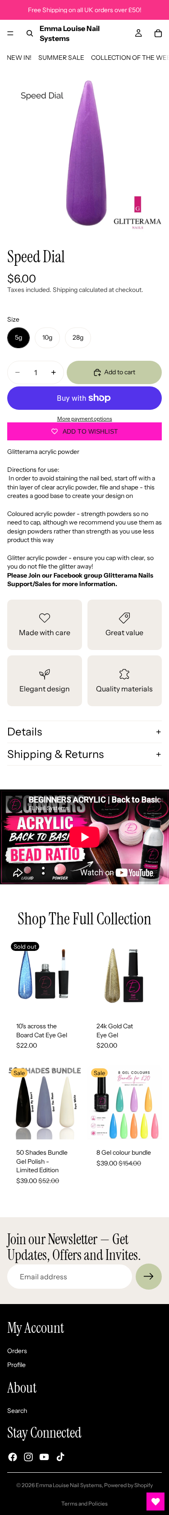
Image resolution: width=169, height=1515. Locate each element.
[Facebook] (12, 1457)
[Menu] (10, 33)
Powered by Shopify (128, 1485)
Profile (16, 1365)
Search (17, 1411)
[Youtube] (44, 1457)
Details (24, 731)
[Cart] (158, 33)
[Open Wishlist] (155, 1502)
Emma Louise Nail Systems (69, 1485)
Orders (17, 1351)
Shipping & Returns (55, 754)
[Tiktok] (60, 1457)
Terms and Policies (84, 1503)
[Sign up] (149, 1277)
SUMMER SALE (61, 58)
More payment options (84, 419)
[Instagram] (28, 1457)
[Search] (30, 33)
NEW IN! (19, 58)
